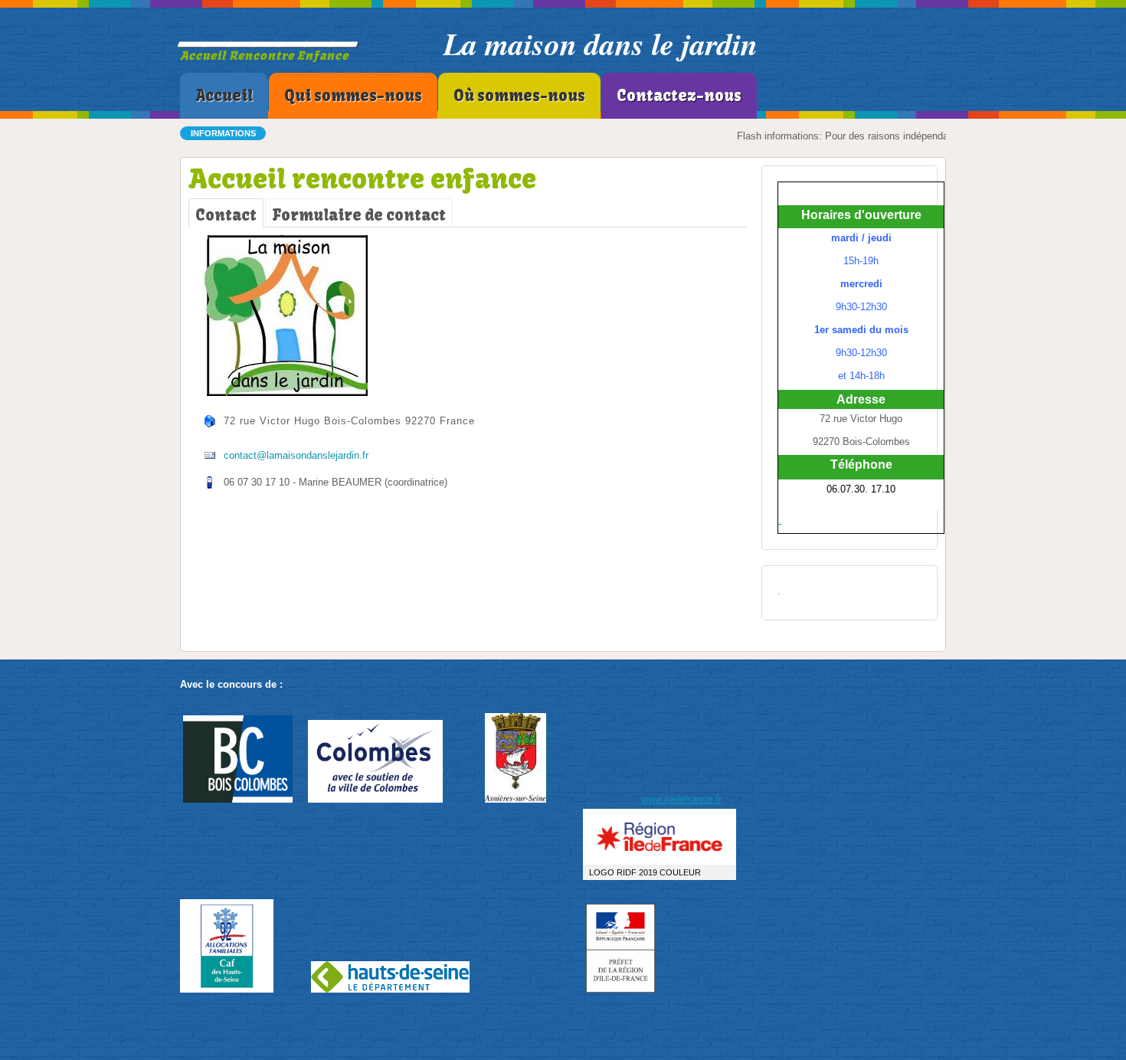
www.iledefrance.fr (681, 799)
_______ (268, 30)
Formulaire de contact (359, 214)
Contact (226, 214)
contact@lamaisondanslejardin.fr (296, 455)
